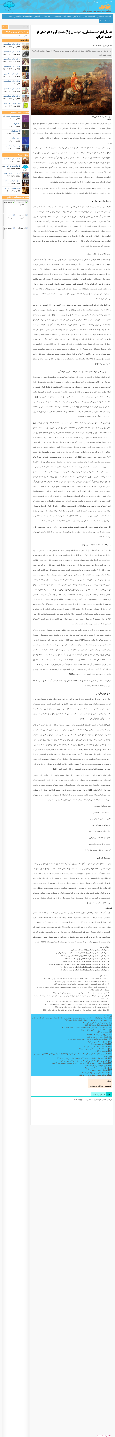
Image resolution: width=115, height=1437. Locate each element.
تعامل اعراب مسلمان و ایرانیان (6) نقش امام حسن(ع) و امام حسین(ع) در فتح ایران (78, 964)
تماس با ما (97, 2)
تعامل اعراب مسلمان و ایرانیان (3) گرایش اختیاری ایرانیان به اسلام (85, 955)
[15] (82, 664)
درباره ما (105, 2)
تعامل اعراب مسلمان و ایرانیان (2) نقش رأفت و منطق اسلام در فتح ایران (82, 952)
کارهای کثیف (15, 130)
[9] (45, 432)
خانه (111, 2)
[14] (83, 639)
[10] (80, 456)
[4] (72, 309)
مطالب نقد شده (23, 35)
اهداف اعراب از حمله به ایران (74, 147)
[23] (89, 902)
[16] (36, 664)
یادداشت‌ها (108, 20)
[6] (81, 349)
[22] (86, 850)
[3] (52, 279)
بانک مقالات (77, 16)
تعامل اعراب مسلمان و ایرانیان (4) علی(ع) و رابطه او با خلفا (87, 958)
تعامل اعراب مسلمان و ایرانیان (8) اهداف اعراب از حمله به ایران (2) (84, 969)
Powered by (104, 1436)
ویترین (10, 16)
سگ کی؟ (17, 123)
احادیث (37, 16)
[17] (71, 674)
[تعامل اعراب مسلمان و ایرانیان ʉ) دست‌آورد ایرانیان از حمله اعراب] (71, 87)
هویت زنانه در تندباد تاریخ (11, 116)
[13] (73, 623)
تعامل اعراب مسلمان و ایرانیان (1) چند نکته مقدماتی (90, 949)
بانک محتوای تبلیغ (90, 16)
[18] (109, 713)
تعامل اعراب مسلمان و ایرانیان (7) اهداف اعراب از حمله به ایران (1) (84, 967)
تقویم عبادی (57, 16)
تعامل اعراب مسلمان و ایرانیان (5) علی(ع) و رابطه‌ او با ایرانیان (86, 961)
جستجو (90, 2)
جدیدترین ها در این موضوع (19, 112)
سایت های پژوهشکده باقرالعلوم (18, 197)
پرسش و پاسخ (67, 16)
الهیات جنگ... (15, 138)
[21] (90, 789)
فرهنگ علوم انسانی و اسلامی (23, 16)
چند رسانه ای (47, 16)
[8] (36, 396)
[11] (39, 520)
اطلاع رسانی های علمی (104, 16)
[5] (53, 314)
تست (101, 20)
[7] (96, 363)
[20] (55, 768)
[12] (50, 589)
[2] (64, 274)
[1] (59, 231)
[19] (82, 718)
